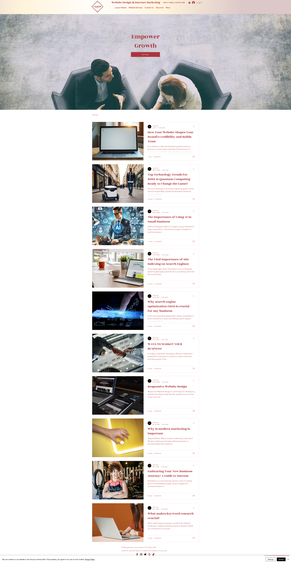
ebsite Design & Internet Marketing (137, 2)
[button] (189, 2)
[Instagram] (141, 554)
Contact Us (154, 551)
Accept (281, 559)
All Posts (95, 115)
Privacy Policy (163, 551)
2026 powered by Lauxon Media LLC (134, 547)
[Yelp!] (149, 554)
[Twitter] (145, 554)
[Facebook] (137, 554)
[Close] (288, 559)
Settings (270, 559)
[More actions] (194, 126)
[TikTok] (153, 554)
